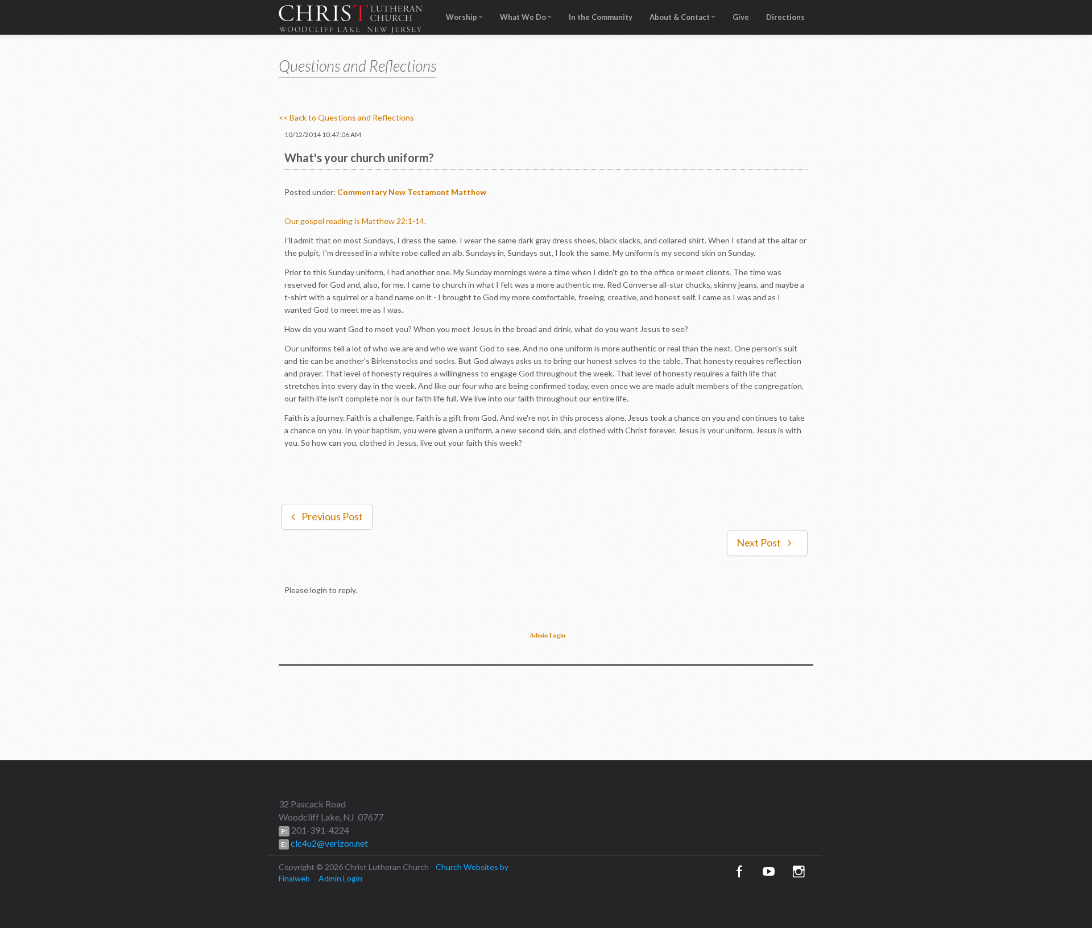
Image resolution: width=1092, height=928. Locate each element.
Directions (785, 17)
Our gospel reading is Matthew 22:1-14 (354, 221)
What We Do (523, 17)
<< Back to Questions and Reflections (346, 117)
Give (741, 17)
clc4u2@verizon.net (328, 843)
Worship (461, 17)
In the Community (600, 17)
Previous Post (332, 516)
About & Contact (680, 17)
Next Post (759, 542)
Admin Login (547, 635)
